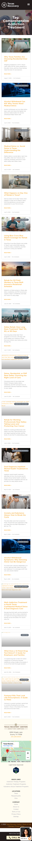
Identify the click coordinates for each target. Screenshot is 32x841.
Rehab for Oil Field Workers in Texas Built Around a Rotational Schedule (13, 283)
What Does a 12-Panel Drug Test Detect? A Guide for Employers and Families (16, 653)
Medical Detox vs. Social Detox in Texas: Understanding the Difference (14, 149)
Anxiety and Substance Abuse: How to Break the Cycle (15, 515)
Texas (16, 793)
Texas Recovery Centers (13, 824)
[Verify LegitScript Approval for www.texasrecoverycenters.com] (16, 773)
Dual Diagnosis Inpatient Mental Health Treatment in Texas (16, 469)
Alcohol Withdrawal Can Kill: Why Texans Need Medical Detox (14, 103)
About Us (16, 806)
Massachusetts (16, 796)
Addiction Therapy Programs (16, 781)
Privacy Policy (16, 814)
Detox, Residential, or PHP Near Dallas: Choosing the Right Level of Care (15, 375)
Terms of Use (16, 811)
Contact (16, 809)
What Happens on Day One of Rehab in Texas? (16, 194)
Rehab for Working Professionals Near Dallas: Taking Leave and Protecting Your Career (15, 423)
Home (16, 804)
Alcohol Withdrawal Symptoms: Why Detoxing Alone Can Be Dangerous (15, 560)
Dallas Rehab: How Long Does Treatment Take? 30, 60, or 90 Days (15, 329)
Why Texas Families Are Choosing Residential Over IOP (15, 59)
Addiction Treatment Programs (16, 784)
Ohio (16, 798)
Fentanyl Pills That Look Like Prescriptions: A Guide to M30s (16, 698)
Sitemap (16, 816)
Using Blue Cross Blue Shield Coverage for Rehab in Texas (15, 238)
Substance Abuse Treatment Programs (16, 786)
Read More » (7, 74)
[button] (28, 4)
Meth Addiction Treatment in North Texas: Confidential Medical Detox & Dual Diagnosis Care (16, 605)
